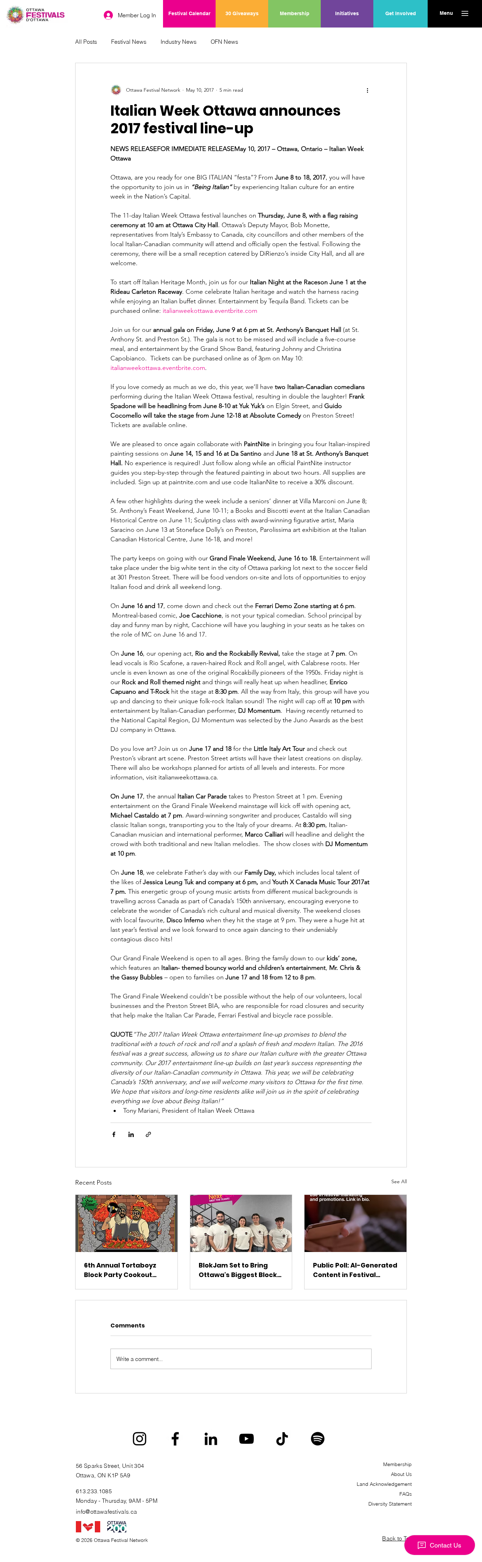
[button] (446, 13)
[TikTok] (282, 1439)
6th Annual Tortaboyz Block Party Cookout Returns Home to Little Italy (121, 1270)
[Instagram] (140, 1439)
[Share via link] (148, 1134)
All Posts (86, 41)
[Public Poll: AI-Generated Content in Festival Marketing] (355, 1223)
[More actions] (367, 90)
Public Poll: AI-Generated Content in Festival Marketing (355, 1270)
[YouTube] (246, 1439)
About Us (401, 1474)
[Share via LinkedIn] (131, 1134)
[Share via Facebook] (113, 1134)
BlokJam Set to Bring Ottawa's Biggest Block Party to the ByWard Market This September (238, 1270)
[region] (347, 36)
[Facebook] (175, 1439)
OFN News (224, 41)
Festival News (128, 41)
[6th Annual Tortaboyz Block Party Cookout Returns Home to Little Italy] (126, 1223)
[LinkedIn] (211, 1439)
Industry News (179, 41)
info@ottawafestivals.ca (106, 1511)
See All (399, 1181)
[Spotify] (318, 1439)
